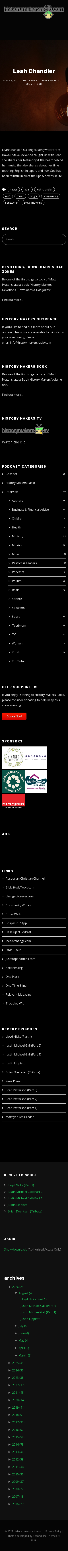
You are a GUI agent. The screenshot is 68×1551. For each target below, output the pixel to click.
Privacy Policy (53, 1531)
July (23, 1326)
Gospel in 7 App (16, 923)
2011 (18, 1467)
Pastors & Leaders (24, 563)
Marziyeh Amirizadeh (20, 1117)
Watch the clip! (14, 442)
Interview (12, 492)
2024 (18, 1370)
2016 (18, 1430)
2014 (18, 1444)
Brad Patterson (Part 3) (21, 1090)
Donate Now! (14, 716)
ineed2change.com (18, 941)
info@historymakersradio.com (30, 343)
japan (27, 189)
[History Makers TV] (25, 429)
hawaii (13, 189)
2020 (18, 1400)
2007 (18, 1497)
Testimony (19, 626)
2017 (18, 1422)
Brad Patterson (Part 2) (21, 1099)
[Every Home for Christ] (13, 781)
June (23, 1333)
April (23, 1348)
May (23, 1340)
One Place (12, 977)
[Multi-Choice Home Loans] (36, 781)
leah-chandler (44, 189)
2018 (18, 1415)
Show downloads (15, 1249)
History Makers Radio (20, 483)
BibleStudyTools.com (20, 887)
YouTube (18, 661)
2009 (18, 1482)
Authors (17, 501)
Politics (17, 581)
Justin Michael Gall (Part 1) (23, 1054)
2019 (18, 1407)
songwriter (11, 202)
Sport (16, 617)
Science (17, 599)
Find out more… (12, 300)
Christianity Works (18, 905)
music (20, 196)
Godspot (11, 474)
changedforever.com (20, 896)
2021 (18, 1393)
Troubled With (15, 1003)
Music (16, 554)
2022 (18, 1385)
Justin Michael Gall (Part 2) (23, 1045)
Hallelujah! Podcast (18, 932)
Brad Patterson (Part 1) (21, 1108)
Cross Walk (13, 914)
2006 (18, 1504)
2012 (18, 1459)
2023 (18, 1378)
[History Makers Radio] (34, 11)
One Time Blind (16, 986)
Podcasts (18, 572)
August (25, 1293)
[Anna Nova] (36, 758)
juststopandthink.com (20, 959)
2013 (18, 1452)
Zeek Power (14, 1081)
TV (14, 634)
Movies (17, 545)
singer (33, 196)
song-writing (51, 196)
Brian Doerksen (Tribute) (23, 1072)
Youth (16, 652)
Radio (16, 590)
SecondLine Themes (45, 1536)
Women (17, 643)
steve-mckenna (33, 202)
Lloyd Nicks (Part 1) (19, 1037)
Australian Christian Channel (25, 878)
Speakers (18, 608)
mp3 (8, 196)
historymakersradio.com (28, 1531)
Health (16, 527)
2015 (18, 1437)
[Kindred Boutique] (13, 758)
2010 (18, 1474)
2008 (18, 1489)
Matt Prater (30, 80)
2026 (18, 1287)
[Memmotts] (13, 805)
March (24, 1355)
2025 (18, 1363)
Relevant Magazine (19, 994)
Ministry (17, 536)
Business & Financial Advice (30, 510)
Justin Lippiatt (15, 1063)
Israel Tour (13, 950)
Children (17, 518)
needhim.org (14, 968)
